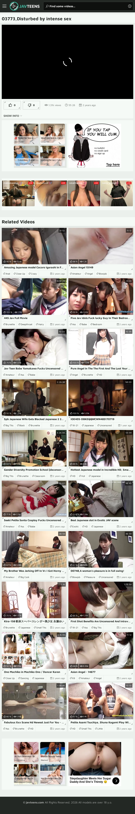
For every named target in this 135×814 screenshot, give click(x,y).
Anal (8, 273)
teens (29, 6)
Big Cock (25, 577)
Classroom (39, 476)
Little (100, 728)
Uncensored (106, 425)
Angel (90, 273)
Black (22, 425)
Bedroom (97, 324)
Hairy (41, 324)
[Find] (129, 6)
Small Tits (41, 627)
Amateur (76, 273)
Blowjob (103, 273)
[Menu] (4, 6)
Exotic (75, 526)
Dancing (25, 678)
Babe (84, 324)
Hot (83, 476)
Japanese (89, 425)
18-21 (75, 425)
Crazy (34, 273)
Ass (74, 324)
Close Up (20, 273)
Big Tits (9, 425)
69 (73, 678)
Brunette (10, 324)
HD (100, 374)
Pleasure (90, 577)
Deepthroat (26, 324)
